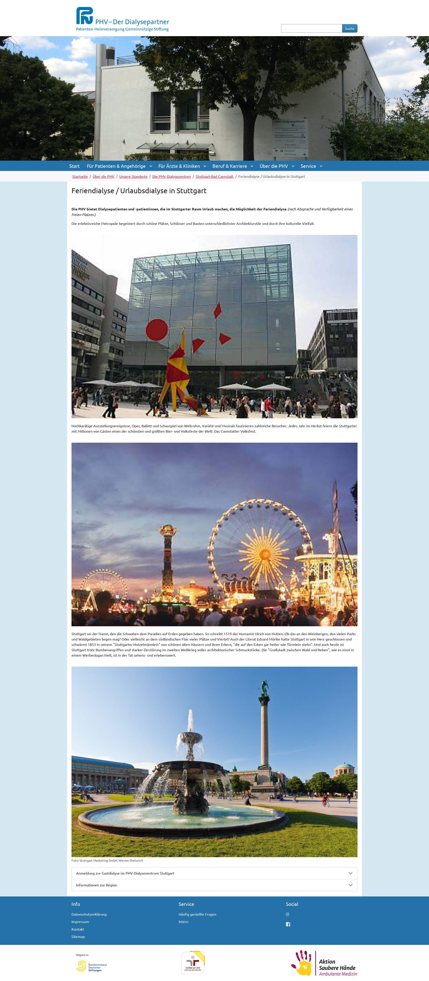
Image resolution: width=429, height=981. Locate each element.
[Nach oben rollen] (419, 971)
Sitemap (78, 936)
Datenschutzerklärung (89, 914)
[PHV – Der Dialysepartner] (122, 17)
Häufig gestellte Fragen (197, 914)
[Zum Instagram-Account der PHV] (287, 914)
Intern (183, 921)
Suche (350, 28)
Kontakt (78, 929)
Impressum (80, 921)
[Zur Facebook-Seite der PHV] (288, 924)
